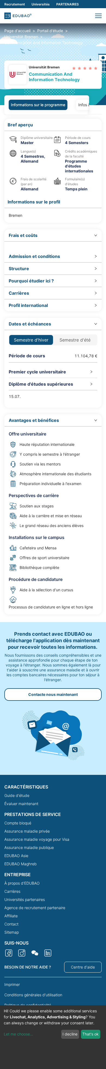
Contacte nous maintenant (53, 694)
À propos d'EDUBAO (22, 883)
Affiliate (11, 915)
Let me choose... (18, 1034)
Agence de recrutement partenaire (34, 907)
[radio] (74, 68)
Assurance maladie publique (29, 847)
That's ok (90, 1034)
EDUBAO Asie (16, 855)
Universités (41, 4)
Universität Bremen (21, 36)
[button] (98, 15)
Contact (11, 924)
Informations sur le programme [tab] (38, 104)
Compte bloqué (17, 823)
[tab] (53, 235)
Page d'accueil (17, 30)
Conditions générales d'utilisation (33, 994)
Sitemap (11, 932)
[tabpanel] (53, 366)
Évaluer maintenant (21, 803)
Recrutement (14, 4)
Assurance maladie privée (27, 831)
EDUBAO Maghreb (20, 863)
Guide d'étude (16, 795)
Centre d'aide (83, 967)
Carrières (12, 891)
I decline (70, 1034)
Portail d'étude (50, 30)
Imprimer (12, 984)
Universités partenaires (24, 899)
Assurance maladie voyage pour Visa (36, 839)
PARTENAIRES (67, 4)
